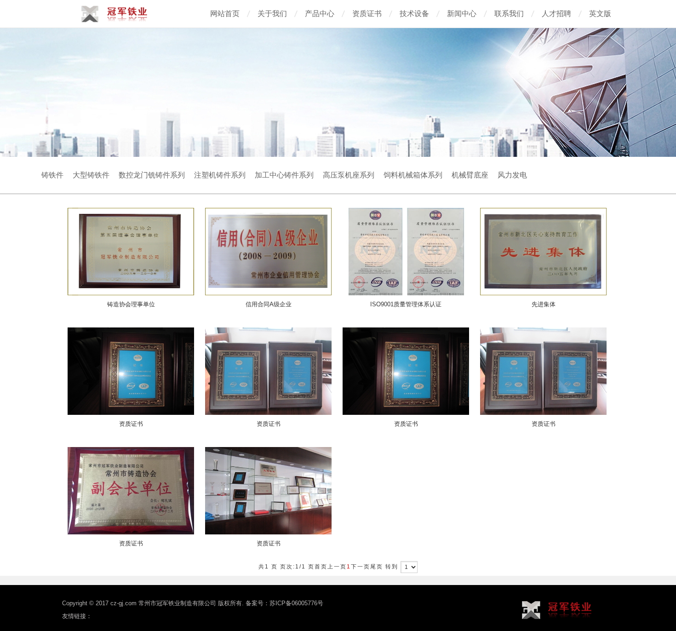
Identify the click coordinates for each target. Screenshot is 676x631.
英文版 (600, 13)
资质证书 (367, 13)
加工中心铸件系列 (284, 175)
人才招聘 (556, 13)
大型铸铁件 (91, 175)
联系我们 (509, 13)
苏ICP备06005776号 (296, 603)
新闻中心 (461, 13)
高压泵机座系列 (348, 175)
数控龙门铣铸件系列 (152, 175)
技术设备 (414, 13)
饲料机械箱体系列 (413, 175)
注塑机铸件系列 (220, 175)
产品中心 (319, 13)
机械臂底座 (470, 175)
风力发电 (512, 175)
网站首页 (225, 13)
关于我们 (272, 13)
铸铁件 (52, 175)
